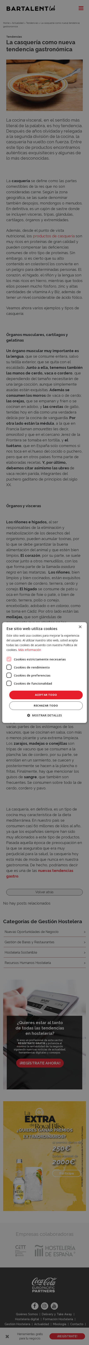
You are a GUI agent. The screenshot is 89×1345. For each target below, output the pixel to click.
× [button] (80, 627)
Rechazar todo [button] (46, 705)
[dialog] (44, 672)
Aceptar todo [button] (46, 695)
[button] (44, 715)
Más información (29, 650)
